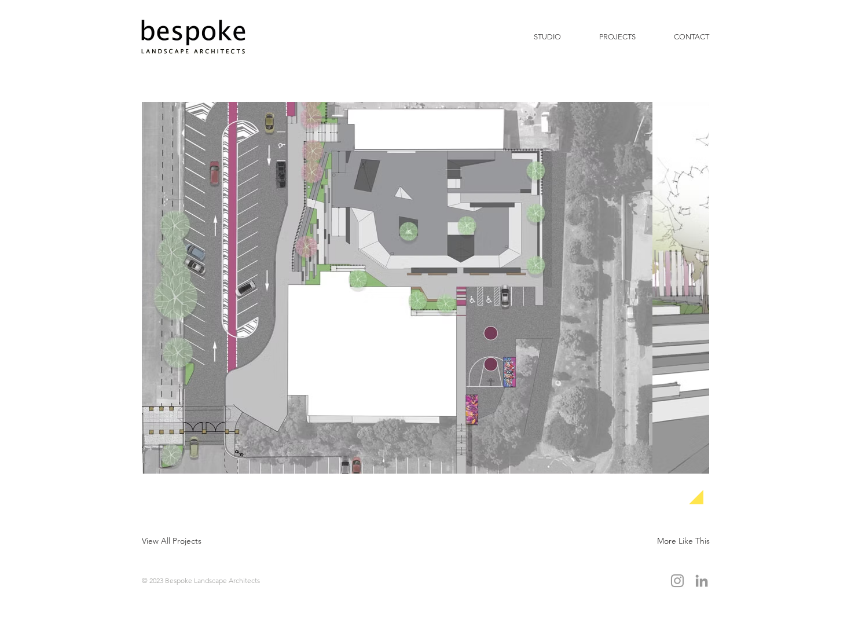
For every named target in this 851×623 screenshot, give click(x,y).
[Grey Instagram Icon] (677, 580)
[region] (471, 306)
